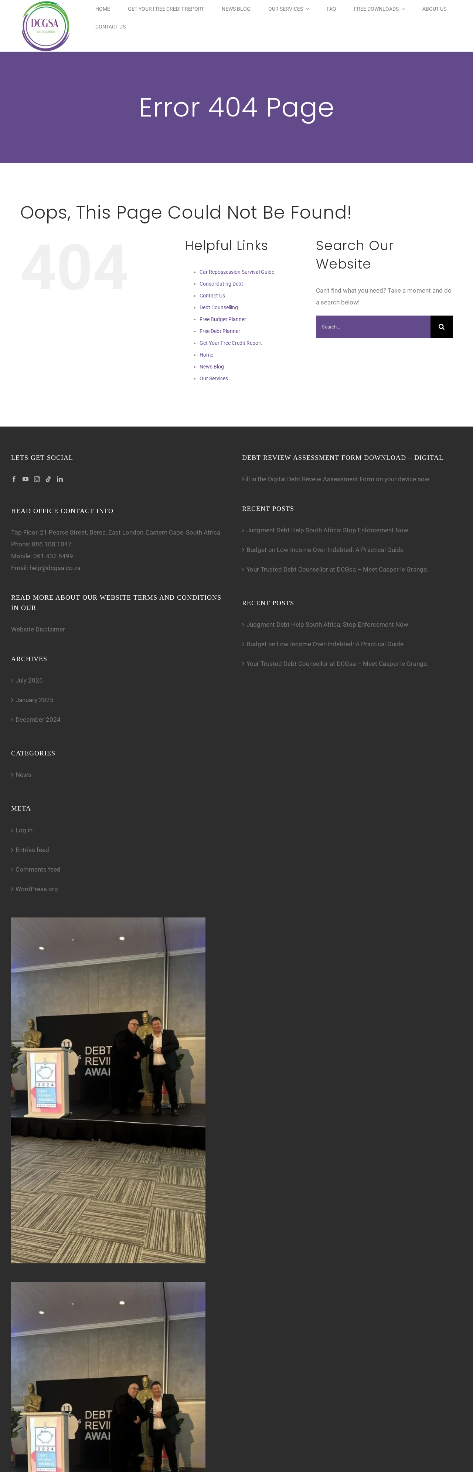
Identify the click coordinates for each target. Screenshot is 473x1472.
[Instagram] (37, 479)
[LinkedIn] (60, 479)
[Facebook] (14, 479)
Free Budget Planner (223, 319)
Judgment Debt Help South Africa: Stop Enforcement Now (327, 530)
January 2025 (35, 700)
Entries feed (32, 849)
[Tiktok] (48, 479)
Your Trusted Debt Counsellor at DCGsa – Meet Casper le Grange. (337, 569)
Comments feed (38, 869)
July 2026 (29, 680)
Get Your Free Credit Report (231, 343)
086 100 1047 (52, 544)
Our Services (214, 378)
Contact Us (212, 296)
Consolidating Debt (221, 284)
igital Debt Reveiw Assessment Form (323, 479)
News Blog (212, 367)
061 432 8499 (53, 556)
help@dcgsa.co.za (55, 568)
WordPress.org (37, 889)
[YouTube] (25, 479)
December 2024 (38, 719)
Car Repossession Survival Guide (237, 272)
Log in (24, 830)
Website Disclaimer (38, 629)
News (23, 774)
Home (206, 355)
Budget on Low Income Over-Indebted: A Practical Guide (325, 549)
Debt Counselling (219, 307)
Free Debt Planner (220, 331)
